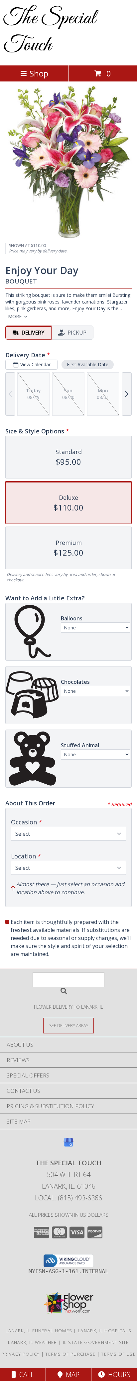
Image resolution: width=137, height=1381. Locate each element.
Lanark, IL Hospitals (104, 1331)
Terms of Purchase (70, 1354)
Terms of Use (118, 1354)
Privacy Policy (20, 1354)
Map (71, 1374)
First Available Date (87, 364)
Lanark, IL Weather (32, 1342)
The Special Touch (49, 32)
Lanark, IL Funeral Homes (39, 1331)
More (15, 316)
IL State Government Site (96, 1342)
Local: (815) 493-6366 (68, 1197)
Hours (117, 1374)
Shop (39, 73)
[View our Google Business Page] (68, 1145)
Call (25, 1374)
